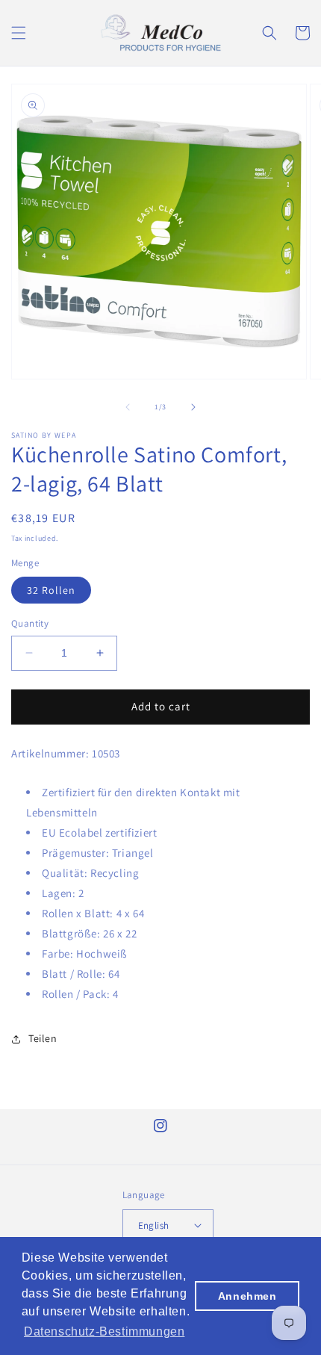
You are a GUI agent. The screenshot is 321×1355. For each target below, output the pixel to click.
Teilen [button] (42, 1038)
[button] (18, 32)
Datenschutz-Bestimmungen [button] (104, 1331)
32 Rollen (51, 590)
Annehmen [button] (247, 1296)
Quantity (30, 623)
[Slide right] (193, 407)
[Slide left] (127, 407)
